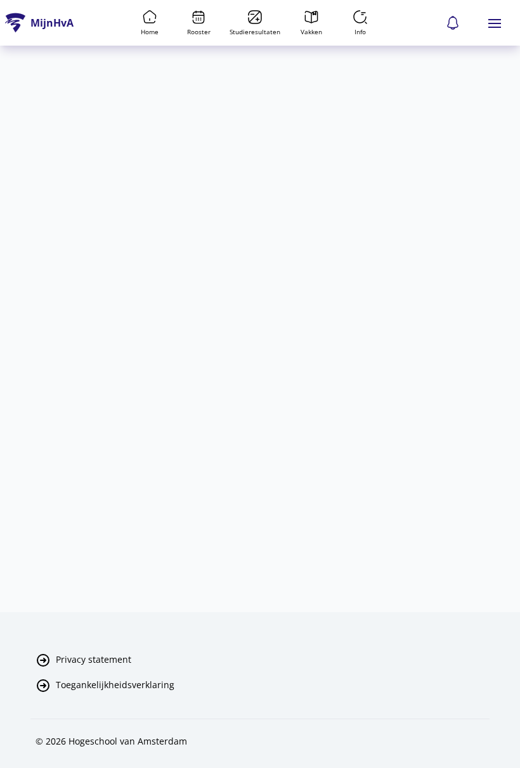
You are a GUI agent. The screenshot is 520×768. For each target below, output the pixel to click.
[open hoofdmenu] (494, 23)
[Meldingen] (452, 22)
